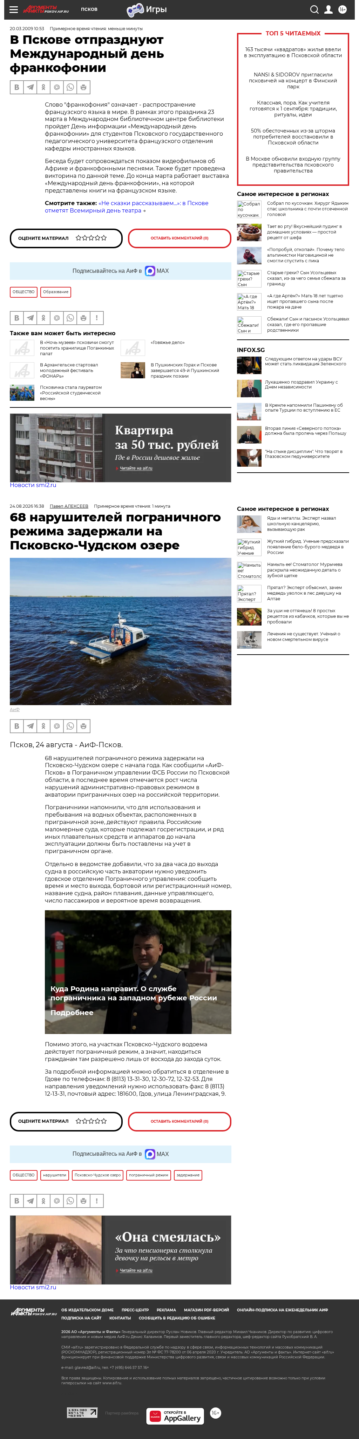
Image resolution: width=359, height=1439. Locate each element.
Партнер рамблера (121, 1413)
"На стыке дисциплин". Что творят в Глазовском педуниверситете (304, 454)
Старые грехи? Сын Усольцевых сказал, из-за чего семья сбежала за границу (306, 278)
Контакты (120, 1318)
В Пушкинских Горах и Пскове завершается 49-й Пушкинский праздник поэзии (185, 370)
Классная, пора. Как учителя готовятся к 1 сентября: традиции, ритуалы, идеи (293, 109)
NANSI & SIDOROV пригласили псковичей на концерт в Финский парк (293, 81)
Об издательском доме (87, 1310)
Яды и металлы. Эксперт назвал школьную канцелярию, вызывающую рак (301, 523)
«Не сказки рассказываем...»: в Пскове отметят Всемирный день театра (127, 207)
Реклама (166, 1310)
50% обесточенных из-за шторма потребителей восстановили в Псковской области (293, 137)
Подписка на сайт (81, 1318)
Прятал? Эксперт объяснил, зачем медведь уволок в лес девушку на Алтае (304, 593)
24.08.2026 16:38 (27, 506)
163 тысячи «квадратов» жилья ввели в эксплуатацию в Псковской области (293, 53)
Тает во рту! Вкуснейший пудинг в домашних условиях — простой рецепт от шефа (304, 232)
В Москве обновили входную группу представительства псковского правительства (293, 165)
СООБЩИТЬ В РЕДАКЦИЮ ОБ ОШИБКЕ (177, 1318)
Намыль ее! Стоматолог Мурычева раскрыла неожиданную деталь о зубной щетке (305, 570)
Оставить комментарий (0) (180, 238)
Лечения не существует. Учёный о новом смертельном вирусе (303, 636)
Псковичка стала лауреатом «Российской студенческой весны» (71, 393)
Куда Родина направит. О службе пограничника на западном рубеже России (133, 993)
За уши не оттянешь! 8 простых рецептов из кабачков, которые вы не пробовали (308, 616)
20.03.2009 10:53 (27, 28)
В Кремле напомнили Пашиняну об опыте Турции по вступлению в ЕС (304, 408)
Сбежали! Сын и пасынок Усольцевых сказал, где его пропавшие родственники (308, 324)
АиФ (15, 709)
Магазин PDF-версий (206, 1310)
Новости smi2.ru (33, 485)
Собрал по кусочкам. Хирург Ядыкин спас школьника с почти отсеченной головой (307, 209)
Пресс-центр (135, 1310)
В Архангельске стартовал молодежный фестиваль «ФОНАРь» (69, 370)
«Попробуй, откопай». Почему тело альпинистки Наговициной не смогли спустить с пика (306, 255)
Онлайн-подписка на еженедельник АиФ (282, 1310)
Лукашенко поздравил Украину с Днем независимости (301, 385)
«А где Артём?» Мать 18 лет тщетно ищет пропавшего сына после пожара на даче (305, 301)
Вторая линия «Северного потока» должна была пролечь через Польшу (305, 431)
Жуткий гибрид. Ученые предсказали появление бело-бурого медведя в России (308, 547)
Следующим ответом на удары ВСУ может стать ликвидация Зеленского (305, 361)
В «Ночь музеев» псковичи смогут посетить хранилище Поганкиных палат (77, 348)
